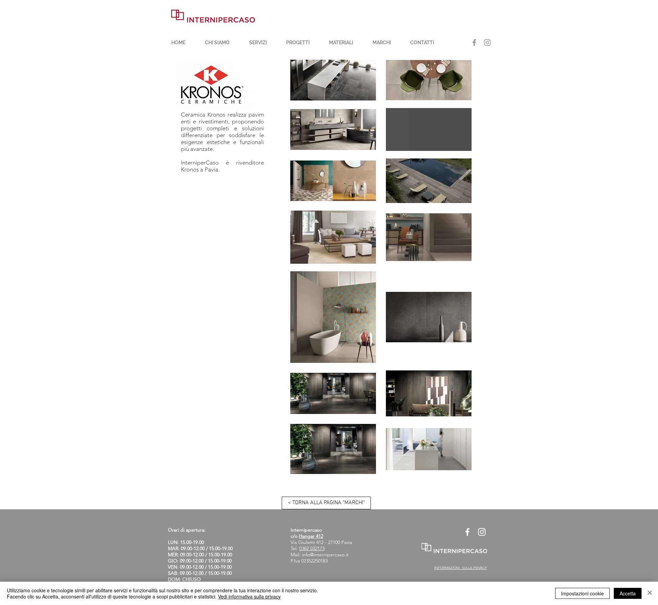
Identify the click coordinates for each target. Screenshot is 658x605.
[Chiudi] (650, 593)
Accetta (628, 593)
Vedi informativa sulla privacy (249, 596)
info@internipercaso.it (325, 554)
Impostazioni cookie (582, 593)
